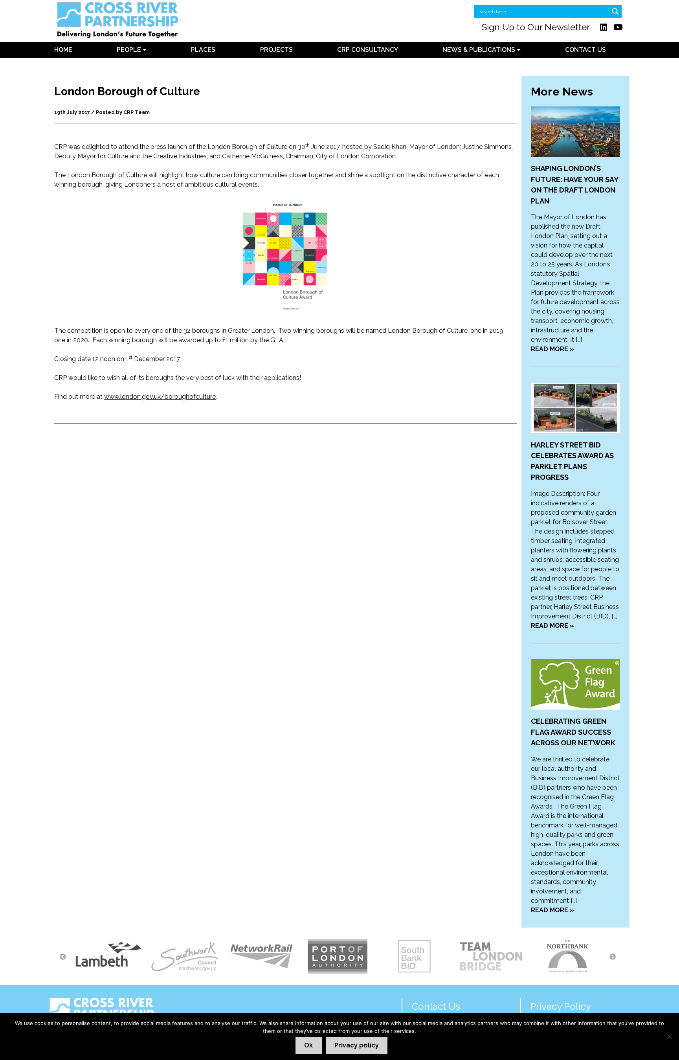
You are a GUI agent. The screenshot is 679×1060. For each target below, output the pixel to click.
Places (203, 49)
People (130, 49)
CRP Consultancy (367, 49)
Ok (308, 1045)
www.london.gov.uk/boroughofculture (160, 396)
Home (63, 49)
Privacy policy (356, 1045)
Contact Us (585, 49)
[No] (669, 1036)
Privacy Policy (560, 1006)
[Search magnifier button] (615, 11)
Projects (276, 49)
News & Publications (479, 49)
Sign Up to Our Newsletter (536, 27)
